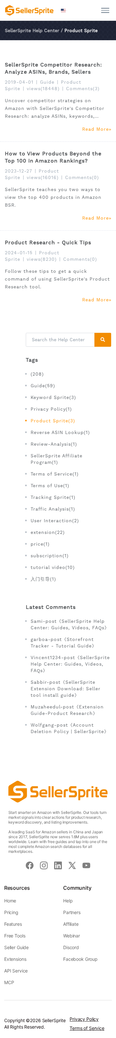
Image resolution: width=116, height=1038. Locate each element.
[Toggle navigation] (105, 10)
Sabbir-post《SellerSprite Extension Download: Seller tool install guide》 (66, 689)
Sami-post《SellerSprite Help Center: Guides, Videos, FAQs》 (70, 624)
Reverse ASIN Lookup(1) (60, 432)
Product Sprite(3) (53, 420)
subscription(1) (50, 555)
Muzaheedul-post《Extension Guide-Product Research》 (67, 710)
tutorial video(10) (53, 567)
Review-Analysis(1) (54, 444)
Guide (47, 82)
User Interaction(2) (55, 520)
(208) (37, 374)
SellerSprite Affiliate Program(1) (56, 459)
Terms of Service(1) (55, 474)
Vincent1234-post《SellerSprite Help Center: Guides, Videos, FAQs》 (70, 664)
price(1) (40, 544)
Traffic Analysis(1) (53, 509)
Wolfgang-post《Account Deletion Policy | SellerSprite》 (70, 728)
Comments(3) (83, 88)
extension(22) (48, 532)
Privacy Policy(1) (51, 409)
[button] (64, 10)
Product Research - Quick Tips (48, 242)
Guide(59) (43, 385)
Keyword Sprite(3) (53, 397)
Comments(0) (82, 177)
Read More (95, 129)
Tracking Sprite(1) (53, 497)
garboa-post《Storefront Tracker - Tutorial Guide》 (64, 642)
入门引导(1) (43, 579)
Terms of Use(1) (50, 485)
